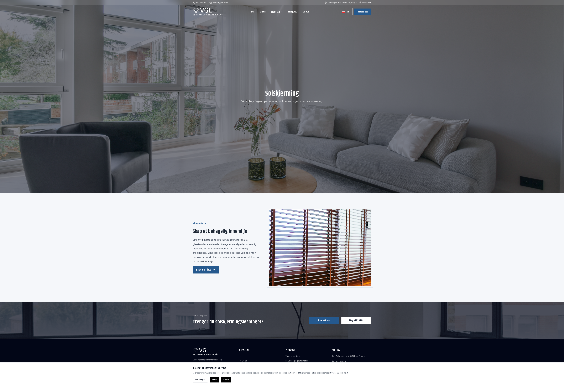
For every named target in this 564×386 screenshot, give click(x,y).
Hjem (252, 11)
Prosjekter (293, 11)
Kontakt (306, 11)
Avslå (214, 379)
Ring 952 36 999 (356, 320)
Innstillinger (200, 379)
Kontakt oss (363, 12)
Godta (226, 379)
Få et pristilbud (203, 269)
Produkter (276, 12)
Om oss (263, 11)
